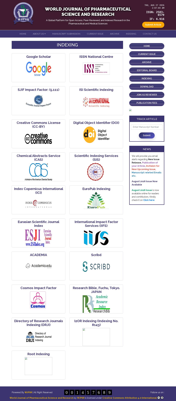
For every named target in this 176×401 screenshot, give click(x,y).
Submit (147, 135)
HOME (23, 34)
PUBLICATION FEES (147, 103)
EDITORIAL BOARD (147, 70)
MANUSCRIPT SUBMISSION (66, 34)
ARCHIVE (114, 34)
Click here (149, 198)
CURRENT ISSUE (95, 34)
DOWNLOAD (146, 86)
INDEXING (131, 34)
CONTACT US (150, 34)
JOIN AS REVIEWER (147, 94)
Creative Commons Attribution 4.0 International (129, 398)
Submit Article (153, 24)
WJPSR (29, 392)
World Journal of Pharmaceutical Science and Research (41, 398)
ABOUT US (38, 34)
